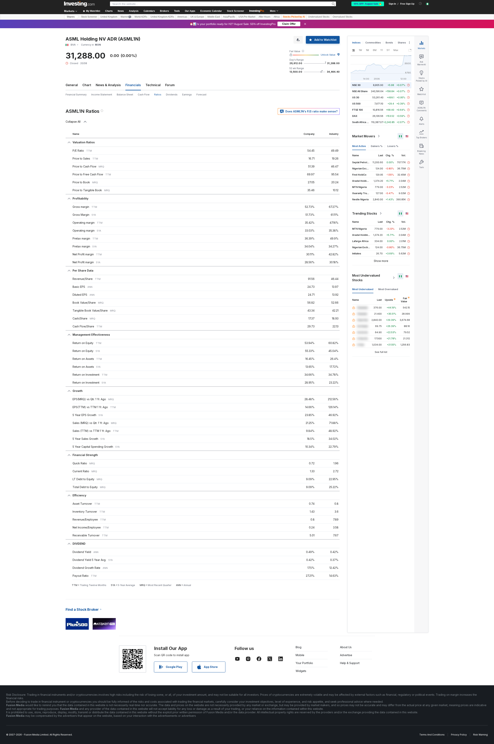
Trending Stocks (364, 213)
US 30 (355, 97)
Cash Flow (144, 94)
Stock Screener (235, 11)
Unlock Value (328, 54)
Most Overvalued (388, 289)
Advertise (346, 655)
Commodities (373, 42)
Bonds (389, 42)
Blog (298, 647)
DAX (354, 116)
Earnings (187, 94)
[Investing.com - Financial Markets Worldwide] (79, 4)
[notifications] (420, 3)
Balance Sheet (125, 94)
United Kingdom (108, 16)
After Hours (264, 16)
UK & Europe (197, 16)
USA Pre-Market (247, 16)
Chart (86, 85)
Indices (356, 42)
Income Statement (101, 94)
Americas (182, 16)
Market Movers (363, 136)
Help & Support (350, 663)
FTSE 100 (357, 109)
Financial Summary (76, 94)
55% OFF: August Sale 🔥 (368, 4)
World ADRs (140, 16)
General (72, 85)
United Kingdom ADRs (162, 16)
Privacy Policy (459, 734)
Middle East (213, 16)
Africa (277, 16)
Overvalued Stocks (342, 16)
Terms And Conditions (432, 734)
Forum (170, 85)
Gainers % (376, 146)
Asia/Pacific (229, 16)
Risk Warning (480, 734)
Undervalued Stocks (318, 16)
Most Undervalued (362, 289)
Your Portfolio (304, 663)
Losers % (392, 146)
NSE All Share (360, 91)
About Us (346, 647)
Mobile (300, 655)
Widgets (301, 671)
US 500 (356, 103)
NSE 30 (356, 85)
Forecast (201, 94)
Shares (71, 16)
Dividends (172, 94)
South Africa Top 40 (363, 122)
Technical (153, 85)
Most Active (359, 146)
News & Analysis (108, 85)
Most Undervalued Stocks (366, 277)
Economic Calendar (211, 11)
